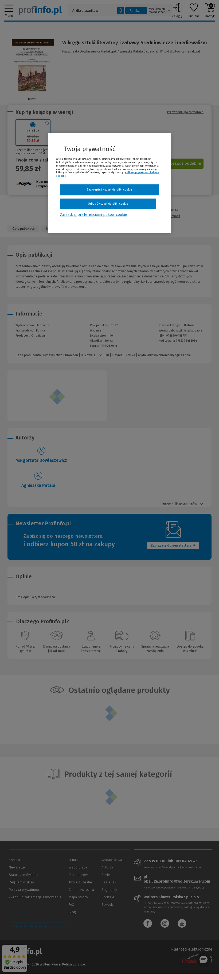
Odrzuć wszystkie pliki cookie (108, 203)
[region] (109, 183)
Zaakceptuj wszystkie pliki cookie (109, 189)
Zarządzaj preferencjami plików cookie (93, 215)
